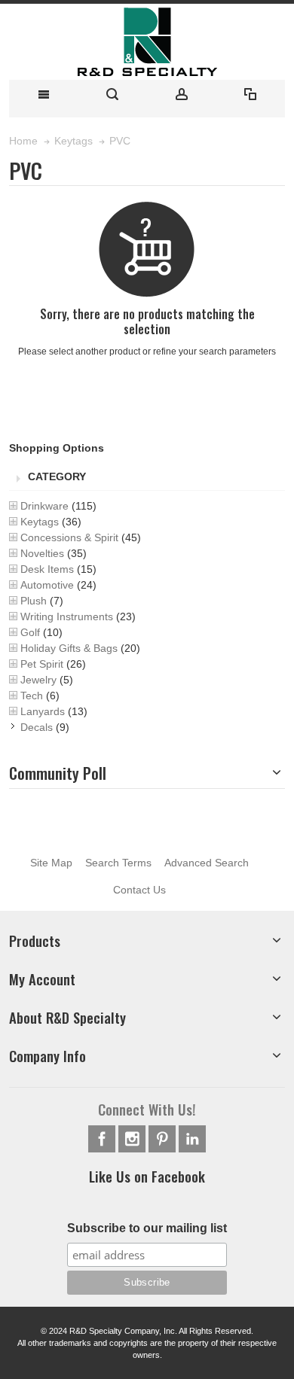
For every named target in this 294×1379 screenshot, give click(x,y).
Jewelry (38, 680)
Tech (31, 696)
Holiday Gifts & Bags (69, 648)
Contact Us (139, 890)
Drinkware (44, 506)
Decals (36, 727)
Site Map (51, 863)
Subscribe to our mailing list (147, 1228)
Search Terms (118, 863)
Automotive (47, 585)
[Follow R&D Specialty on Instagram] (133, 1139)
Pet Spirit (41, 664)
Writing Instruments (66, 616)
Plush (33, 601)
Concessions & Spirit (69, 537)
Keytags (39, 522)
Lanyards (42, 711)
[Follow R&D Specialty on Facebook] (103, 1139)
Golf (30, 632)
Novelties (42, 553)
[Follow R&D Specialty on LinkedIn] (192, 1139)
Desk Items (47, 569)
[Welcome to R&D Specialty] (147, 42)
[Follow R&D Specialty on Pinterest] (164, 1139)
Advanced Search (206, 863)
